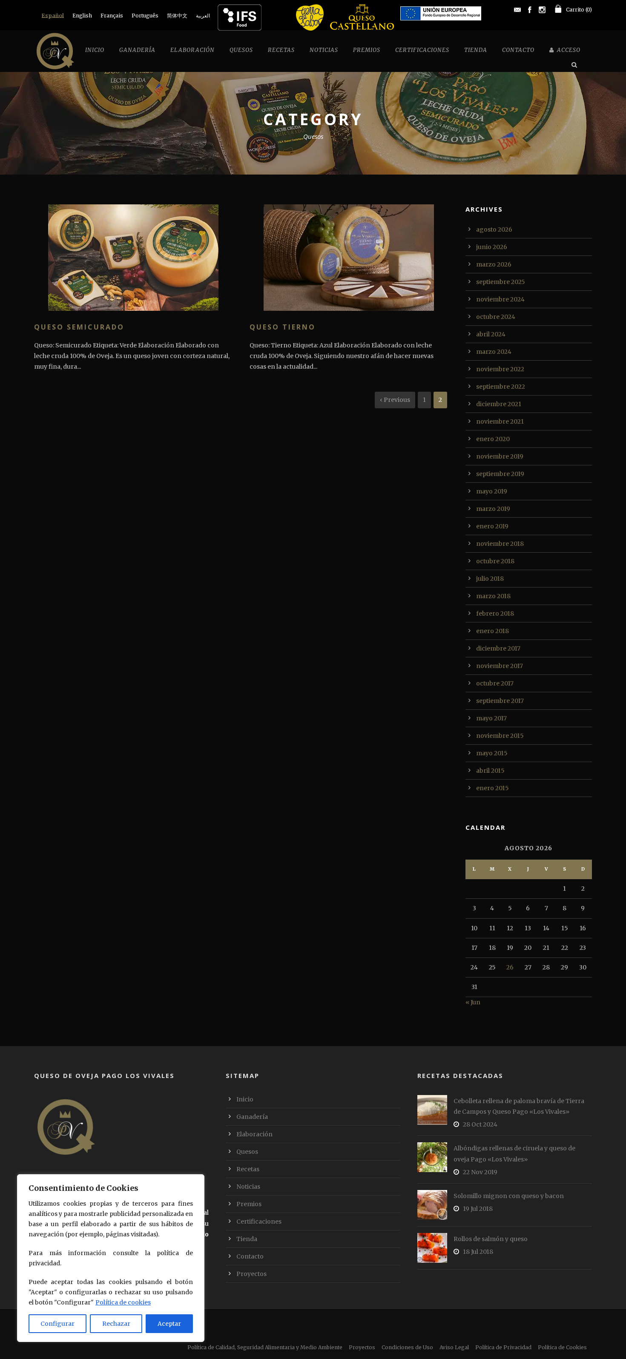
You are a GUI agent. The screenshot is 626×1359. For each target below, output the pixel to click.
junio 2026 (491, 247)
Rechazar (116, 1323)
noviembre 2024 (500, 299)
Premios (366, 50)
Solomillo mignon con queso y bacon (509, 1196)
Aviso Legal (454, 1347)
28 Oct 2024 (480, 1124)
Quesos (241, 50)
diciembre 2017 (498, 648)
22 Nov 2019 (480, 1172)
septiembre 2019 (500, 474)
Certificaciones (422, 50)
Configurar (57, 1323)
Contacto (518, 50)
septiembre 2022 (500, 386)
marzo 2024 (493, 352)
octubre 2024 (495, 317)
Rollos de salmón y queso (491, 1239)
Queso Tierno (283, 327)
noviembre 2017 (499, 666)
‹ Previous (395, 400)
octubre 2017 (495, 683)
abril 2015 (490, 770)
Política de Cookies (562, 1347)
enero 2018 (492, 631)
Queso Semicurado (79, 327)
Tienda (475, 50)
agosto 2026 (494, 229)
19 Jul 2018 (478, 1209)
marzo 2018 (493, 596)
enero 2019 (492, 526)
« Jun (472, 1002)
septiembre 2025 (500, 282)
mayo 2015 (492, 753)
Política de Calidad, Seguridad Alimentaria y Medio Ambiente (264, 1347)
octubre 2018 (495, 561)
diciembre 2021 (498, 404)
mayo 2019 (491, 491)
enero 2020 (493, 439)
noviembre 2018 (500, 544)
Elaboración (192, 50)
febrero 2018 (495, 613)
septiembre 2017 (500, 701)
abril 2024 (490, 334)
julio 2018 (490, 578)
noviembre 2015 (500, 736)
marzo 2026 (493, 264)
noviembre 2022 (500, 369)
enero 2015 (492, 788)
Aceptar (169, 1323)
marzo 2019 (493, 509)
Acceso (568, 50)
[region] (110, 1258)
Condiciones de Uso (407, 1347)
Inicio (94, 50)
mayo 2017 (491, 718)
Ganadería (137, 50)
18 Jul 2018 (478, 1252)
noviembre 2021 (500, 421)
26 (510, 967)
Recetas (281, 50)
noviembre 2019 (499, 456)
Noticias (324, 50)
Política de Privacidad (503, 1347)
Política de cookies (123, 1302)
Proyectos (251, 1274)
